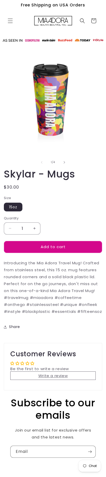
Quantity (11, 218)
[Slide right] (64, 162)
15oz (13, 207)
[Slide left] (41, 162)
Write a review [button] (53, 375)
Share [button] (14, 326)
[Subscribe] (89, 452)
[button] (10, 20)
